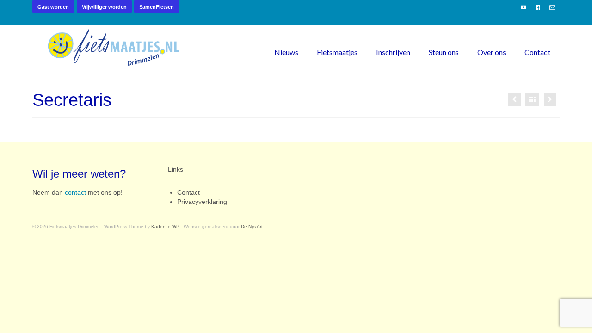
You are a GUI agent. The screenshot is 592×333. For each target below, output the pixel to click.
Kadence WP (165, 226)
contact (75, 192)
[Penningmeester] (550, 99)
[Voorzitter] (514, 99)
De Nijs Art (252, 226)
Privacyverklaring (202, 201)
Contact (188, 192)
